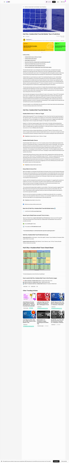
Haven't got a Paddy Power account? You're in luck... (35, 63)
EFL (23, 6)
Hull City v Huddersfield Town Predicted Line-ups (35, 65)
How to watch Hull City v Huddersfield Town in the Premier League (38, 67)
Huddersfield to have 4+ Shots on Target (33, 56)
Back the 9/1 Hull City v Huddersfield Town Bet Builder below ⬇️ (37, 62)
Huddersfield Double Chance (31, 58)
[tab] (42, 52)
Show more (62, 40)
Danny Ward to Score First (30, 60)
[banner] (38, 46)
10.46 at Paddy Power (37, 211)
